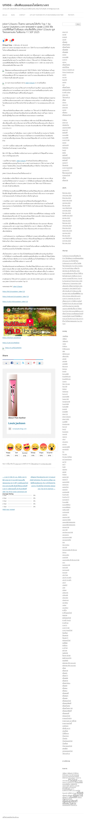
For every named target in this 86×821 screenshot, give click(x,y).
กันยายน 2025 (66, 221)
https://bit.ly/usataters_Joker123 (14, 291)
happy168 (65, 399)
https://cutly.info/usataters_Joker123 (15, 302)
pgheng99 (65, 145)
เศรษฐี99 (65, 748)
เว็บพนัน (64, 738)
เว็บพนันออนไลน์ (67, 741)
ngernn (64, 437)
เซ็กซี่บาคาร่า (66, 728)
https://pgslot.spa (68, 72)
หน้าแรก (5, 15)
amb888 (64, 364)
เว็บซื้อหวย (65, 733)
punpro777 (65, 170)
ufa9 (63, 588)
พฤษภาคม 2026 (67, 200)
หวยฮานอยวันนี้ (67, 723)
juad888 (64, 422)
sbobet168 (65, 527)
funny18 (65, 394)
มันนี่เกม (64, 645)
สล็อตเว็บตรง (66, 45)
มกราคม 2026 (66, 210)
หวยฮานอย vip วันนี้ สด (69, 721)
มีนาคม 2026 (66, 205)
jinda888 (65, 412)
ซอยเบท (64, 615)
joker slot (65, 95)
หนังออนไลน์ (66, 158)
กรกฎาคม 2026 (67, 195)
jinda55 (64, 37)
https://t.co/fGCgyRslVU (13, 348)
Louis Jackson (16, 423)
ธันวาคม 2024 (66, 243)
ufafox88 (65, 595)
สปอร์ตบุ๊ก (65, 660)
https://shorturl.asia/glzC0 (12, 338)
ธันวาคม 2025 (66, 213)
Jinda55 (76, 776)
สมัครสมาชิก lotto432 (69, 663)
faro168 (64, 386)
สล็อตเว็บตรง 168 (67, 708)
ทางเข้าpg (65, 623)
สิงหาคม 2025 (66, 223)
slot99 (64, 40)
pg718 (64, 462)
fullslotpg (65, 148)
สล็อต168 (65, 180)
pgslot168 (65, 477)
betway (64, 369)
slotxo (64, 62)
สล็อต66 (64, 42)
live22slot (65, 432)
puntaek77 (65, 500)
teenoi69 (65, 567)
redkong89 (65, 510)
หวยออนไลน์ (66, 175)
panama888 (66, 447)
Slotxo (64, 552)
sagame (64, 515)
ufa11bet (65, 575)
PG (63, 452)
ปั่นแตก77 (65, 638)
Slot (63, 542)
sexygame (65, 535)
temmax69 (65, 570)
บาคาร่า (64, 60)
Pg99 (63, 467)
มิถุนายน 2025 (66, 228)
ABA (63, 351)
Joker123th (65, 419)
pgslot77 (65, 163)
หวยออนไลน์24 (67, 718)
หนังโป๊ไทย (65, 67)
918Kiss (64, 346)
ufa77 (64, 583)
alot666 (64, 361)
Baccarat (65, 366)
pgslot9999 (65, 482)
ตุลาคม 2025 (66, 218)
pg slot (64, 77)
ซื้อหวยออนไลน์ (67, 173)
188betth (65, 341)
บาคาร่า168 (65, 140)
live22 (64, 150)
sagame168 (65, 517)
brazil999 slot (66, 376)
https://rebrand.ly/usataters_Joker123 (16, 296)
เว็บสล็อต (65, 743)
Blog (13, 15)
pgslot (64, 55)
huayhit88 (65, 404)
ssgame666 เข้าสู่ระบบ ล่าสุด (70, 560)
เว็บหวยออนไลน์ (67, 746)
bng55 (64, 371)
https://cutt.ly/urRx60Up (11, 343)
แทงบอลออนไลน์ (67, 751)
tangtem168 (66, 565)
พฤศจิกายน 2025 (67, 216)
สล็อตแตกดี (65, 713)
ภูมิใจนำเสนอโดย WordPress (11, 817)
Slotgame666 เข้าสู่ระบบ (69, 550)
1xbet (64, 344)
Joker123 (18, 464)
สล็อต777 (65, 676)
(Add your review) (9, 509)
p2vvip (64, 444)
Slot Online (65, 545)
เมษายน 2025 (66, 233)
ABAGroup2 (66, 354)
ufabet (64, 590)
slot (63, 85)
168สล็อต (65, 336)
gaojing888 (65, 397)
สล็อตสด (64, 698)
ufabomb (65, 593)
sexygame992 (66, 540)
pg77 (63, 464)
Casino (64, 381)
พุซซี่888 (64, 643)
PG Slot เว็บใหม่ (67, 457)
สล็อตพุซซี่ (65, 693)
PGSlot (64, 474)
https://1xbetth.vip (68, 70)
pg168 (64, 35)
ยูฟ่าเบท (64, 650)
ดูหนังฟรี (64, 133)
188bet (64, 339)
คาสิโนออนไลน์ (67, 613)
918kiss (64, 120)
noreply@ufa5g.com (19, 429)
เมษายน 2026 (66, 203)
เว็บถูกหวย (65, 736)
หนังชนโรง (65, 125)
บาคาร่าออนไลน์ (67, 168)
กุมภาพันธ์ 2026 (67, 208)
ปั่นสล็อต (65, 633)
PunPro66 (65, 495)
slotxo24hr (65, 555)
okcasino (65, 442)
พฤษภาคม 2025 (67, 231)
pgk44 (64, 472)
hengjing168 (66, 402)
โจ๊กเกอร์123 (34, 464)
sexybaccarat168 (67, 532)
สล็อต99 (64, 686)
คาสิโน (64, 610)
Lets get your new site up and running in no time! (46, 15)
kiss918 (64, 80)
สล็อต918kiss (66, 683)
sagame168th (66, 128)
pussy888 (65, 57)
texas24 (64, 572)
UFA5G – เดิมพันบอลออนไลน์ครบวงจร (26, 5)
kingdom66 (65, 424)
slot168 (64, 547)
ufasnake (65, 598)
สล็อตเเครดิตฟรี (67, 711)
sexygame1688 (67, 537)
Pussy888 (65, 502)
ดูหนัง (64, 153)
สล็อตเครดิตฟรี (66, 703)
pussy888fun (66, 505)
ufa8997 (64, 585)
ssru (63, 562)
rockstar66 (65, 512)
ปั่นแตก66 (65, 165)
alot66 (64, 359)
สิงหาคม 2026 (66, 193)
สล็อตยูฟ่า (65, 696)
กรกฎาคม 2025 (67, 226)
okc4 (63, 439)
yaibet (64, 605)
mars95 (64, 434)
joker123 (65, 32)
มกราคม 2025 (66, 241)
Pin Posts (71, 15)
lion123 (64, 427)
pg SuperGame (67, 459)
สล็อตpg (64, 688)
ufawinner (65, 600)
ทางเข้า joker (66, 92)
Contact (22, 15)
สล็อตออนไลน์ (66, 115)
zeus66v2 (65, 608)
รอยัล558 (65, 653)
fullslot (64, 389)
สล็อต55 (64, 673)
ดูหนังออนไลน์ (66, 90)
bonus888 (65, 374)
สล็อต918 (65, 681)
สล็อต (64, 100)
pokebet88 (65, 492)
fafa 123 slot (66, 384)
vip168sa (65, 603)
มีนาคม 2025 (66, 236)
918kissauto (66, 349)
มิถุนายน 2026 (66, 198)
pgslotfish (65, 487)
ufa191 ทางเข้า (66, 578)
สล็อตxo (64, 112)
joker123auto (30, 83)
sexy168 (64, 530)
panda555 (65, 449)
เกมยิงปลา (65, 726)
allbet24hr (65, 356)
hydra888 (65, 407)
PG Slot (64, 454)
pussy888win (66, 507)
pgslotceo (65, 484)
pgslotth (65, 490)
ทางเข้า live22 (66, 620)
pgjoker (64, 469)
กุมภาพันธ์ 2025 (67, 238)
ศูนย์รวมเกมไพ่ (66, 658)
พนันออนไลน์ (66, 640)
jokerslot (65, 107)
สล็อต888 (65, 50)
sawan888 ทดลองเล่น (68, 522)
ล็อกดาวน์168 (66, 655)
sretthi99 (65, 557)
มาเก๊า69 (65, 648)
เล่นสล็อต (65, 731)
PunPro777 (65, 497)
